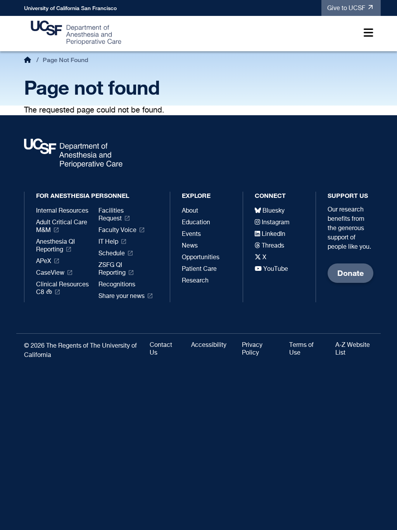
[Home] (76, 32)
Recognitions (116, 285)
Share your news (121, 296)
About (190, 211)
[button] (366, 33)
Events (191, 234)
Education (196, 223)
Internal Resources (62, 211)
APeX (43, 261)
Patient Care (199, 269)
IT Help (108, 242)
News (190, 246)
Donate (350, 273)
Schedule (111, 254)
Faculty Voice (117, 230)
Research (195, 281)
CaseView (50, 273)
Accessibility (208, 345)
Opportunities (200, 258)
